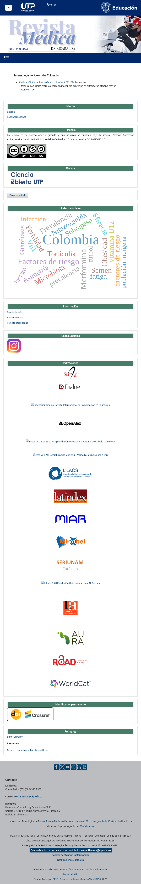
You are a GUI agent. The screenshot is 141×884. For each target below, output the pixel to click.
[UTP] (28, 7)
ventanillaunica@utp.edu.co (96, 850)
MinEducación (87, 826)
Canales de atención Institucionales (70, 855)
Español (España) (16, 117)
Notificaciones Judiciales (70, 860)
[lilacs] (70, 473)
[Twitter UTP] (62, 766)
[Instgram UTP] (73, 766)
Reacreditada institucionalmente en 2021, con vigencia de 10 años (81, 821)
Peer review (13, 743)
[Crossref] (30, 714)
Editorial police (15, 736)
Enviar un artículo (17, 195)
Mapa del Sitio (70, 874)
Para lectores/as (15, 312)
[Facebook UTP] (56, 766)
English (11, 111)
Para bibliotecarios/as (17, 322)
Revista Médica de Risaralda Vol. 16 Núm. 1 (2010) (46, 82)
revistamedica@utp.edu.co (28, 796)
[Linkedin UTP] (79, 766)
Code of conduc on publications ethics (27, 750)
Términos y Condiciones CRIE (48, 869)
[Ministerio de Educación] (119, 7)
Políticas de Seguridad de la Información (87, 869)
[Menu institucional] (8, 8)
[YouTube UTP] (67, 766)
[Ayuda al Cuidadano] (84, 766)
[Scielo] (70, 372)
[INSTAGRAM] (14, 345)
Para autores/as (15, 317)
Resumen (24, 89)
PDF (32, 89)
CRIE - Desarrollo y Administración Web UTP (76, 879)
